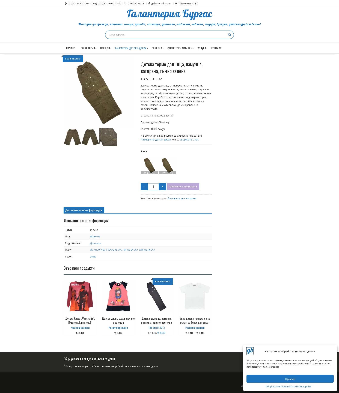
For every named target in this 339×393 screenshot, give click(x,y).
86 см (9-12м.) (98, 249)
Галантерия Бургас (169, 14)
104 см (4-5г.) (146, 249)
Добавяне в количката (183, 186)
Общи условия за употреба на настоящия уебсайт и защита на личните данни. (111, 366)
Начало (70, 48)
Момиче (95, 236)
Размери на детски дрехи (156, 139)
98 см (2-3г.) (130, 249)
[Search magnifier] (229, 34)
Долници (95, 243)
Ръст (144, 151)
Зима (93, 256)
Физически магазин (179, 48)
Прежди (105, 48)
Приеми (290, 379)
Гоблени (157, 48)
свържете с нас (189, 139)
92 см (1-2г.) (115, 249)
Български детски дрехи (131, 48)
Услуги (202, 48)
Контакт (216, 48)
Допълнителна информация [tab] (83, 210)
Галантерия (88, 48)
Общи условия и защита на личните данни (288, 386)
